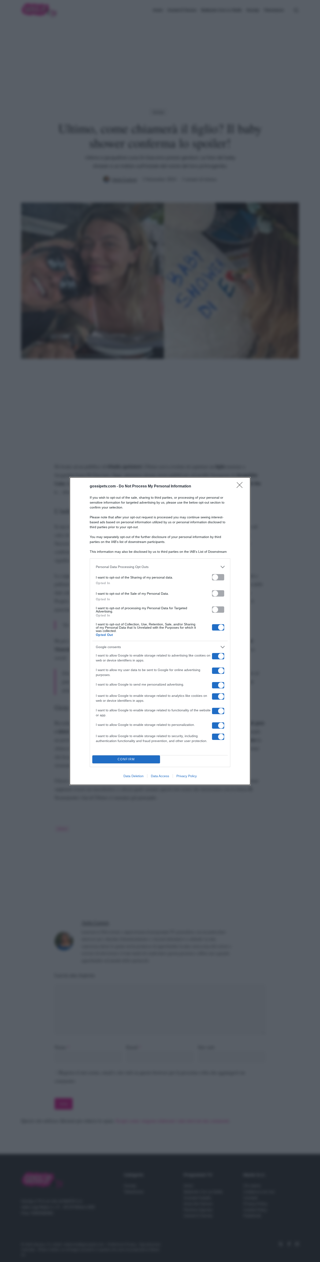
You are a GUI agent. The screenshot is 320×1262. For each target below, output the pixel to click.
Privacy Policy (186, 776)
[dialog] (160, 631)
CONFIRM (126, 759)
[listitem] (160, 566)
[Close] (241, 486)
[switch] (218, 577)
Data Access (160, 776)
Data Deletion (133, 776)
